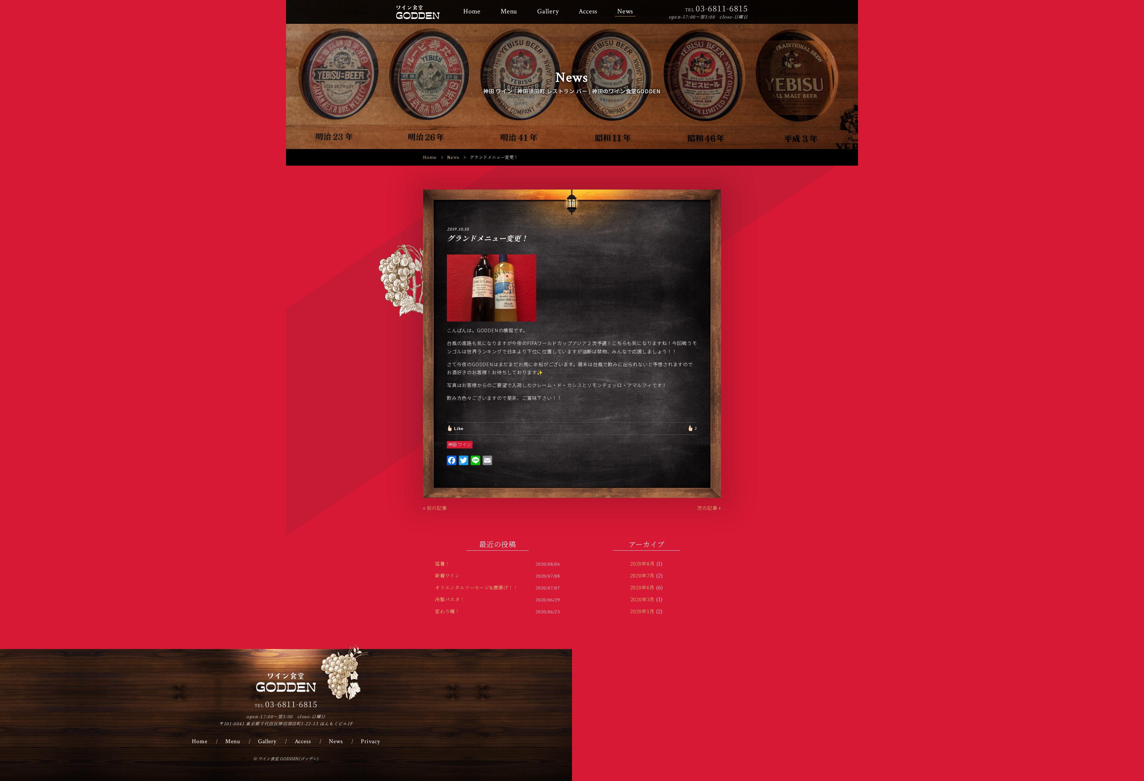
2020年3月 (642, 599)
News (625, 11)
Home (472, 11)
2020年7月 (642, 575)
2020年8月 (642, 563)
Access (588, 11)
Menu (508, 11)
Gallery (548, 11)
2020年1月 (642, 611)
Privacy (370, 741)
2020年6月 (642, 587)
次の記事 (707, 507)
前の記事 (437, 507)
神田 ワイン (459, 444)
